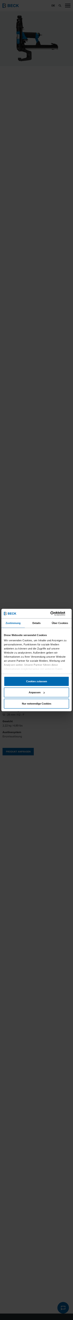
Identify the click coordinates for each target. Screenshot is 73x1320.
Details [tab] (36, 622)
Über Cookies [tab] (60, 622)
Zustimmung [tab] (13, 622)
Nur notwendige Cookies (36, 703)
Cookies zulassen (36, 681)
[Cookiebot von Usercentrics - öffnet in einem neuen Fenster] (54, 613)
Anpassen (35, 692)
